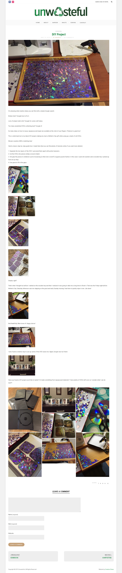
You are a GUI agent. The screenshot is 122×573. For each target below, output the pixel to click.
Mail (12, 524)
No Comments (69, 37)
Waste (64, 22)
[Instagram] (13, 2)
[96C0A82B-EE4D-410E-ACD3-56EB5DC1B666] (25, 409)
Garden (55, 22)
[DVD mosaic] (25, 454)
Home (38, 22)
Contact (83, 22)
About (46, 22)
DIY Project (59, 34)
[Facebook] (10, 2)
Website (11, 533)
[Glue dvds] (58, 425)
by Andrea (57, 37)
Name (13, 514)
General (58, 31)
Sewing (73, 22)
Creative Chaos (109, 569)
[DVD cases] (58, 399)
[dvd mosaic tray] (92, 454)
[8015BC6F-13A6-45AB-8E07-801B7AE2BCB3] (58, 450)
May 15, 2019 (45, 37)
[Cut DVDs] (92, 409)
